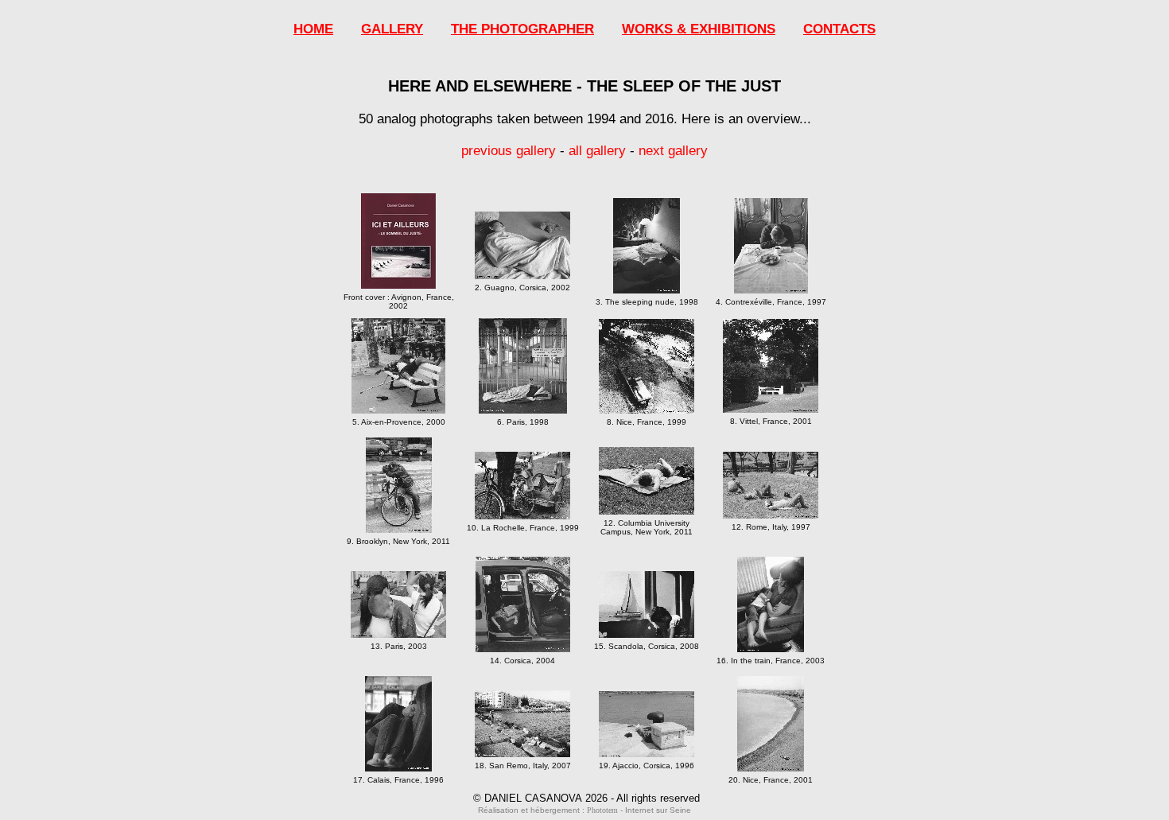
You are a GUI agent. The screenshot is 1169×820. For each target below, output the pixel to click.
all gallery (597, 150)
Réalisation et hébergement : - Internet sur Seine (584, 810)
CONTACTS (839, 29)
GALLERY (392, 29)
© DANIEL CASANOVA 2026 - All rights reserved (586, 798)
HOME (313, 29)
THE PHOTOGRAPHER (522, 29)
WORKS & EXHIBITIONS (698, 29)
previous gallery (508, 150)
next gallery (673, 150)
